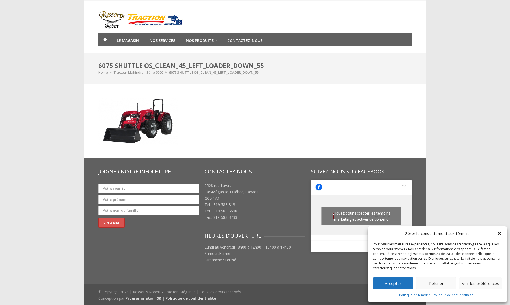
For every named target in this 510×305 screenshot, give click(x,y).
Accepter (393, 283)
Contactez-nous (244, 40)
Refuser (436, 283)
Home (103, 72)
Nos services (162, 40)
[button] (499, 233)
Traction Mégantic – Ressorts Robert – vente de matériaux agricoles (105, 40)
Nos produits (200, 40)
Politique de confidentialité (453, 295)
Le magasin (128, 40)
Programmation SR (143, 298)
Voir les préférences (480, 283)
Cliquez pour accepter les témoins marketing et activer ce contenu (361, 216)
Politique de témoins (414, 295)
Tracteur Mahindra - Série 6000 (138, 72)
